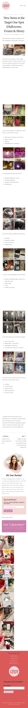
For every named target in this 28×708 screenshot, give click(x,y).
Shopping (14, 656)
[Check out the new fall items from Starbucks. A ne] (7, 543)
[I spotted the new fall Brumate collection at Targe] (7, 643)
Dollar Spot (9, 14)
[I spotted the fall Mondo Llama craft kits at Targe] (7, 557)
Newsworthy (14, 663)
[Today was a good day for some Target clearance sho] (7, 628)
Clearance (14, 658)
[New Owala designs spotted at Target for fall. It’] (7, 586)
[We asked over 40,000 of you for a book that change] (7, 571)
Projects (14, 660)
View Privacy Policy (7, 517)
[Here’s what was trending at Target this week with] (7, 614)
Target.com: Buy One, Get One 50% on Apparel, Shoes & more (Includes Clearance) (20, 442)
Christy (8, 34)
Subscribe (8, 510)
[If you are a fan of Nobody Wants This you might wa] (7, 600)
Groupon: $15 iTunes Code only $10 (6, 440)
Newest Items (18, 14)
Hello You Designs (14, 704)
